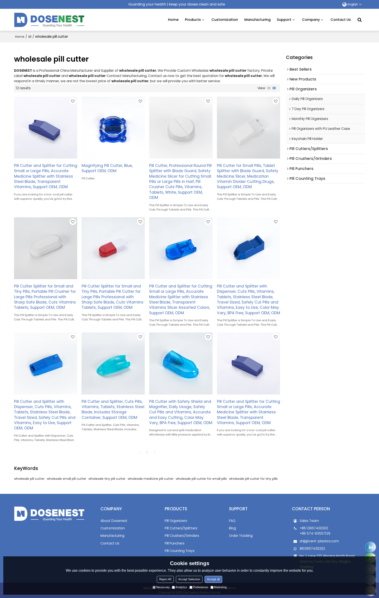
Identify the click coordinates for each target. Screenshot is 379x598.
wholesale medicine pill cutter (150, 479)
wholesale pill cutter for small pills (201, 479)
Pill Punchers (174, 543)
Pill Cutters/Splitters (181, 528)
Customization (224, 19)
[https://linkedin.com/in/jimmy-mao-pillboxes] (371, 547)
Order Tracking (241, 535)
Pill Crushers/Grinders (182, 535)
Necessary (163, 587)
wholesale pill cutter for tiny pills (253, 479)
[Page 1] (139, 452)
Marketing (220, 587)
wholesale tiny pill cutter (106, 479)
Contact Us (341, 19)
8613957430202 (312, 548)
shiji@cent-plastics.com (319, 541)
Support (284, 19)
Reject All (165, 579)
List (269, 88)
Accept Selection (189, 579)
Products (193, 19)
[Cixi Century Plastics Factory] (49, 19)
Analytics (181, 587)
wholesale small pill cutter (66, 479)
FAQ (232, 520)
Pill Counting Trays (180, 550)
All (29, 36)
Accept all (213, 579)
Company (311, 19)
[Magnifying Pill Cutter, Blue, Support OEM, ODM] (113, 128)
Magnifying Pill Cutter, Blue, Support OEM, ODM (107, 168)
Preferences (200, 587)
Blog (232, 528)
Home (173, 19)
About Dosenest (113, 520)
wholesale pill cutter (29, 479)
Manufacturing (257, 19)
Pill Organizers (176, 520)
